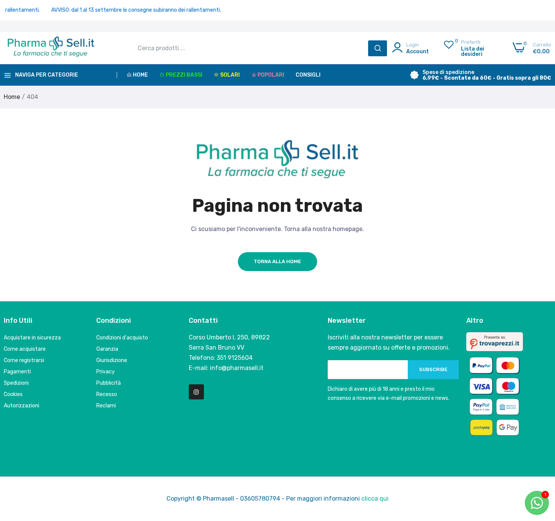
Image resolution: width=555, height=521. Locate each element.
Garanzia (107, 349)
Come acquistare (25, 349)
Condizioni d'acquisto (122, 337)
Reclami (106, 405)
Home (140, 75)
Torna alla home (277, 261)
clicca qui (374, 498)
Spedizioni (16, 383)
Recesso (106, 394)
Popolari (270, 75)
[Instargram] (196, 391)
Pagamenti (17, 371)
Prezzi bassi (184, 75)
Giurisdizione (111, 360)
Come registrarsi (24, 360)
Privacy (105, 371)
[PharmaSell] (51, 48)
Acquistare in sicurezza (32, 337)
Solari (230, 75)
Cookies (13, 394)
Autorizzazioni (21, 405)
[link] (539, 466)
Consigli (308, 75)
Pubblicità (108, 383)
